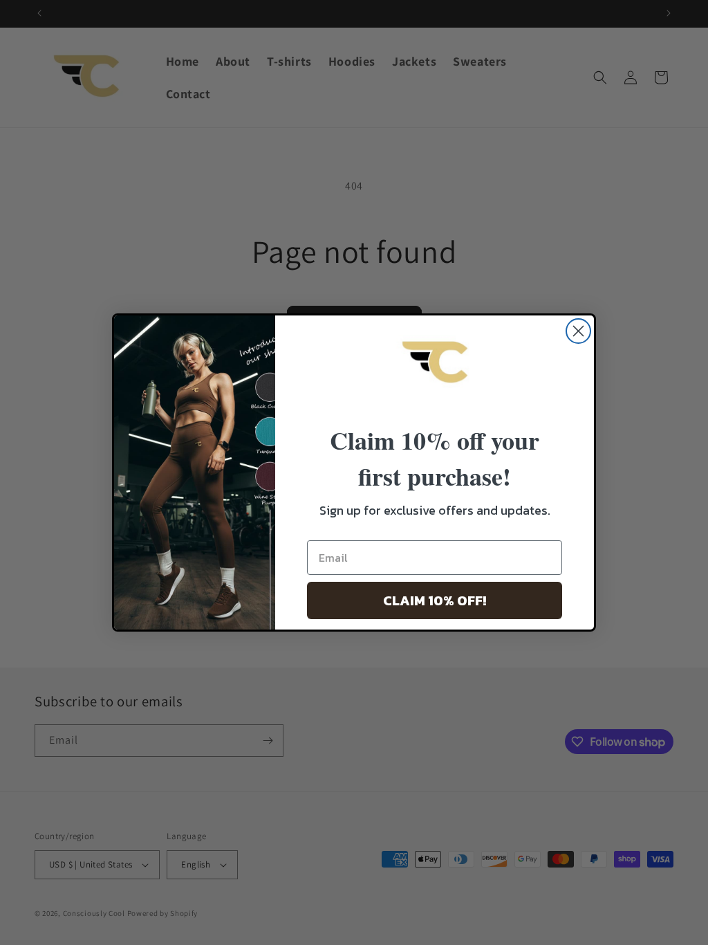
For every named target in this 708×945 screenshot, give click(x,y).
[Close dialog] (578, 331)
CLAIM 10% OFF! (434, 600)
